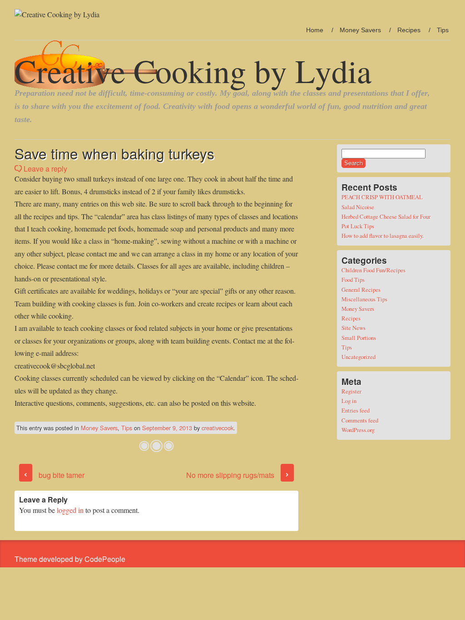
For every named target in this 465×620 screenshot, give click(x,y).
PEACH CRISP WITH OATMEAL (382, 197)
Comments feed (359, 420)
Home (314, 30)
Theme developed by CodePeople (70, 559)
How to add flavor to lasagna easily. (382, 235)
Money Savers (360, 30)
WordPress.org (358, 430)
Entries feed (355, 410)
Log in (348, 401)
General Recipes (361, 289)
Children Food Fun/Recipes (373, 270)
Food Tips (353, 280)
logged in (70, 510)
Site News (353, 328)
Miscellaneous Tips (364, 299)
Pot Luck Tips (357, 226)
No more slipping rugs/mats (237, 475)
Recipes (408, 30)
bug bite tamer (54, 475)
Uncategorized (358, 357)
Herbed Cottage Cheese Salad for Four (385, 216)
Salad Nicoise (357, 207)
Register (351, 391)
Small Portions (358, 338)
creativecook (217, 427)
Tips (443, 30)
